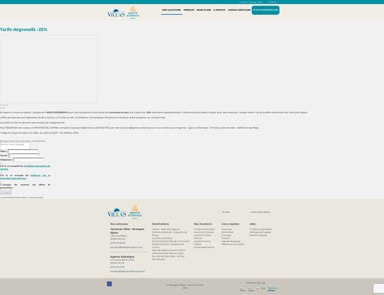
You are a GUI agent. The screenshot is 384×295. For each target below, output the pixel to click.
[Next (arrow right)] (4, 108)
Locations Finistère (204, 232)
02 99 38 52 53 (117, 243)
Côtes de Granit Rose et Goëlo (167, 253)
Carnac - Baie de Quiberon (166, 229)
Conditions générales (261, 229)
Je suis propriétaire (265, 10)
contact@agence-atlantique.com (127, 271)
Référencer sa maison (233, 244)
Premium (189, 10)
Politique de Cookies (260, 232)
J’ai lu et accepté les (25, 167)
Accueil (226, 212)
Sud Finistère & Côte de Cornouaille (170, 241)
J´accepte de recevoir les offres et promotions (25, 186)
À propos (219, 10)
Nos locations (171, 10)
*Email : (4, 155)
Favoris (244, 2)
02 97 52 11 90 (117, 267)
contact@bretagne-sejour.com (126, 247)
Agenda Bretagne (239, 10)
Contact (226, 238)
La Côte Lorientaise (162, 238)
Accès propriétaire (260, 212)
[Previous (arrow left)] (1, 108)
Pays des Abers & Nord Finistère (168, 250)
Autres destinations (204, 247)
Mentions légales (258, 235)
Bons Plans (204, 10)
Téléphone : (6, 159)
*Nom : (3, 151)
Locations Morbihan (204, 229)
